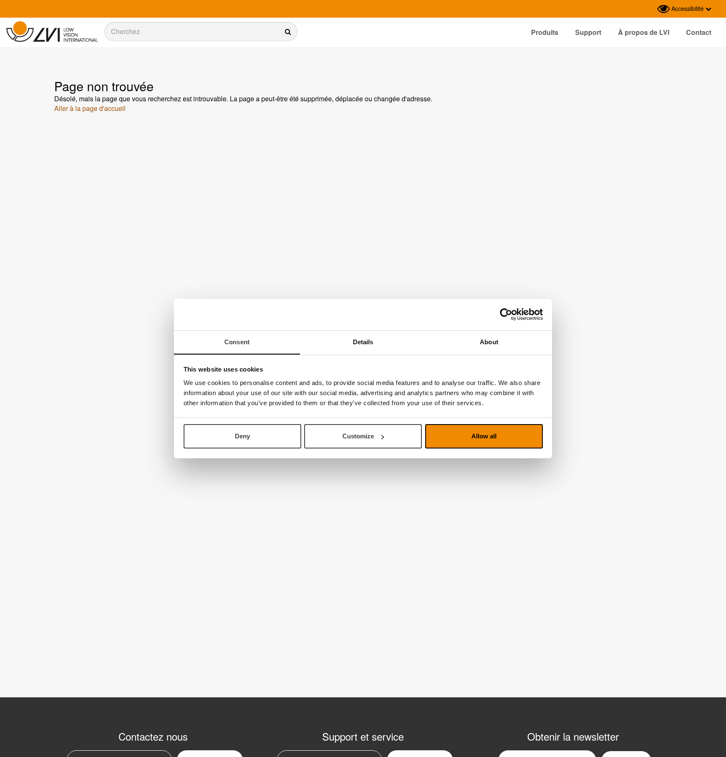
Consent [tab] (237, 342)
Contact (698, 32)
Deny (242, 436)
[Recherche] (200, 31)
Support (588, 32)
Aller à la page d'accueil (90, 108)
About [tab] (489, 342)
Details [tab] (363, 342)
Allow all (484, 436)
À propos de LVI (643, 32)
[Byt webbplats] (648, 9)
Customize (358, 436)
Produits (544, 32)
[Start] (52, 32)
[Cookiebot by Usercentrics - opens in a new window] (506, 314)
